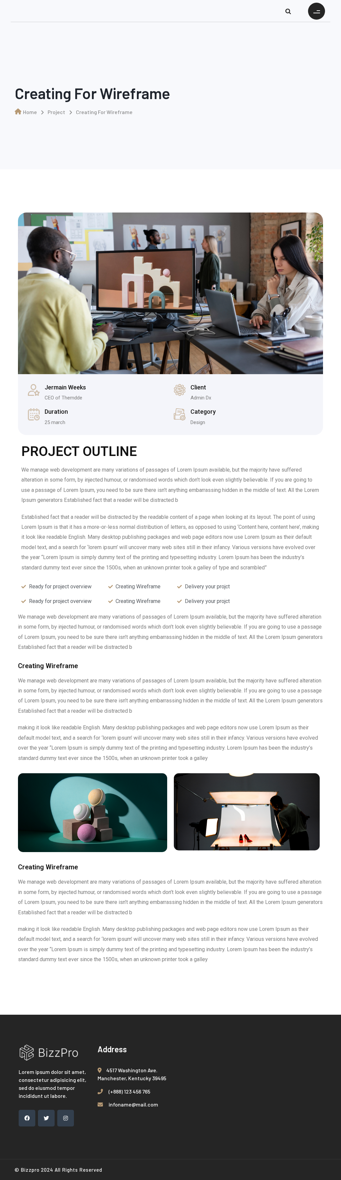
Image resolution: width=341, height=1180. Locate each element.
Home (30, 112)
